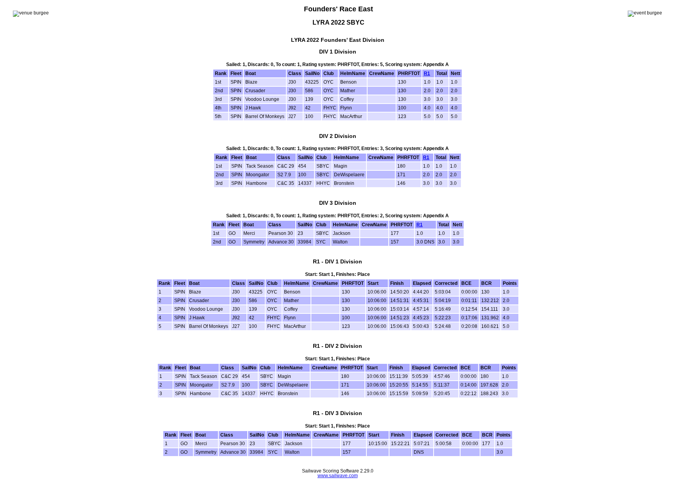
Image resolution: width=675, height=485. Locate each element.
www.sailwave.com (338, 475)
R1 (427, 73)
